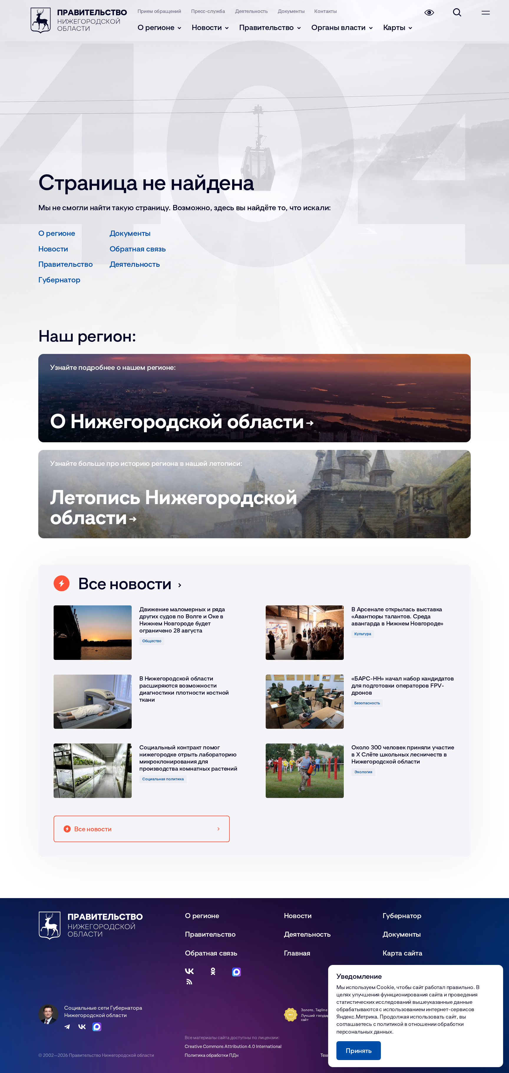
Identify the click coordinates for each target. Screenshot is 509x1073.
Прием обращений (159, 11)
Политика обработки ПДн (212, 1055)
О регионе (156, 27)
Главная (297, 952)
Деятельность (251, 11)
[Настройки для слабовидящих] (429, 12)
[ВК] (189, 971)
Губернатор (59, 279)
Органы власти (338, 27)
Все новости (125, 583)
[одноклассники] (213, 971)
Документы (291, 11)
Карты (394, 27)
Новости (207, 27)
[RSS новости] (189, 981)
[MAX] (236, 971)
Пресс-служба (208, 11)
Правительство (266, 27)
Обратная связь (138, 248)
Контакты (325, 11)
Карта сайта (402, 953)
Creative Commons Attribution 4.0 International (233, 1046)
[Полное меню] (486, 12)
